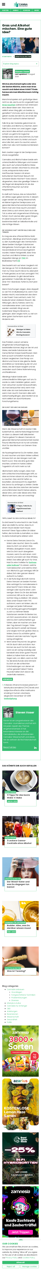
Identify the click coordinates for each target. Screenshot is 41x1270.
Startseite (7, 56)
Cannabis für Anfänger (17, 1006)
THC (24, 258)
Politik (9, 1022)
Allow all (20, 1262)
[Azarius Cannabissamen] (20, 1104)
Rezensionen (12, 1014)
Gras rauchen (8, 105)
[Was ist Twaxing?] (20, 961)
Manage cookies (29, 1266)
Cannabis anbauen (15, 989)
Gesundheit (12, 1019)
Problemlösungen (19, 997)
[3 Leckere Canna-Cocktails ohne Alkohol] (20, 830)
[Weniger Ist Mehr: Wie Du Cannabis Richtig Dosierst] (11, 332)
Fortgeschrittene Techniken (23, 995)
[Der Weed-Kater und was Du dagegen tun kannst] (20, 871)
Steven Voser (22, 71)
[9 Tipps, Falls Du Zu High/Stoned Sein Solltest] (11, 508)
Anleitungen (12, 1011)
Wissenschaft (13, 1016)
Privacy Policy (12, 1257)
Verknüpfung (10, 698)
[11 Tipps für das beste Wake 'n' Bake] (20, 785)
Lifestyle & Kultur (14, 1003)
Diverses (15, 1000)
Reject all (11, 1266)
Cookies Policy (28, 1257)
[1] (19, 261)
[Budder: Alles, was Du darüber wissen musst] (20, 915)
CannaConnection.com (20, 4)
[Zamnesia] (20, 1051)
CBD (8, 1008)
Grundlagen (16, 992)
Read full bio (9, 747)
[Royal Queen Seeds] (20, 1158)
